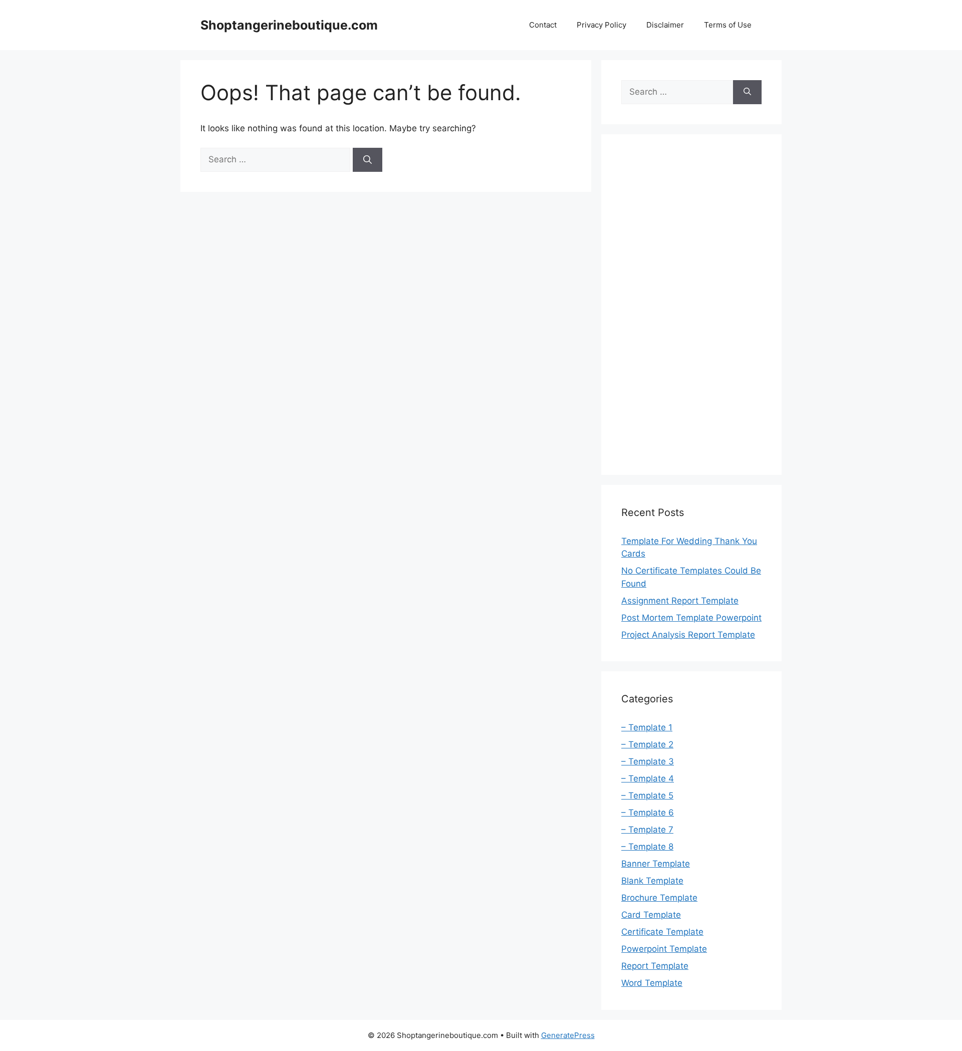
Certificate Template (662, 932)
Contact (543, 25)
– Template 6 (647, 813)
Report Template (654, 966)
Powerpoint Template (664, 949)
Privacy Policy (601, 25)
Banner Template (655, 864)
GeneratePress (568, 1035)
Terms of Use (728, 25)
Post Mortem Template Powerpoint (691, 618)
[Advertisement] (691, 304)
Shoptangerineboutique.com (289, 25)
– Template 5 (647, 796)
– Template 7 (647, 830)
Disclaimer (665, 25)
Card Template (651, 915)
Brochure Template (659, 898)
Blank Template (652, 881)
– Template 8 (647, 847)
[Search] (367, 160)
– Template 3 (647, 761)
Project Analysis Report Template (688, 635)
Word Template (651, 983)
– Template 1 (646, 727)
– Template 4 (647, 778)
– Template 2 (647, 744)
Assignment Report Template (680, 601)
